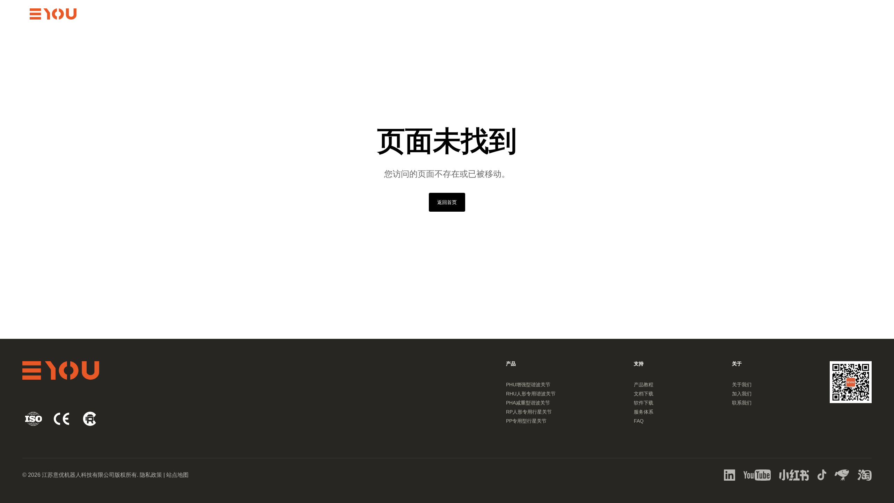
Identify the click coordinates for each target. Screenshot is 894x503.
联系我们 (742, 403)
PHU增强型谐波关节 (528, 384)
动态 (740, 14)
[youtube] (757, 475)
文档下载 (643, 393)
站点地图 (177, 475)
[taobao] (729, 475)
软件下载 (643, 403)
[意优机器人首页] (53, 14)
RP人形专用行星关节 (529, 412)
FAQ (639, 421)
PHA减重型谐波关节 (528, 403)
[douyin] (822, 475)
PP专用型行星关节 (526, 421)
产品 (673, 14)
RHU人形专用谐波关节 (531, 393)
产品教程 (643, 384)
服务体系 (643, 412)
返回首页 (447, 202)
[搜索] (821, 14)
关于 (773, 14)
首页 (639, 14)
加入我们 (742, 393)
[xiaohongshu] (794, 475)
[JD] (842, 475)
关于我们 (742, 384)
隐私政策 (151, 475)
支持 (706, 14)
